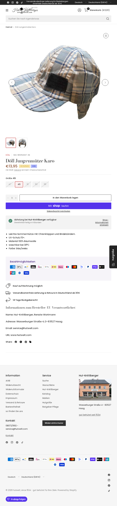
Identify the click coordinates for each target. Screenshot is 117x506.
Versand (17, 170)
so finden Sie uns (14, 411)
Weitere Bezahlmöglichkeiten (58, 211)
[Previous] (12, 82)
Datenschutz (12, 393)
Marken (46, 398)
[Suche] (107, 18)
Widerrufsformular (15, 389)
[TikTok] (21, 2)
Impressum (11, 398)
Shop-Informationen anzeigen (101, 222)
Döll (8, 155)
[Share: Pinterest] (26, 342)
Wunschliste (48, 385)
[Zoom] (105, 35)
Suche (45, 380)
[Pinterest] (17, 2)
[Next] (105, 82)
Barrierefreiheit (13, 406)
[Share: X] (21, 342)
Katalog (46, 393)
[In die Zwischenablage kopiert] (30, 342)
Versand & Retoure (15, 402)
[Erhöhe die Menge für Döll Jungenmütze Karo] (16, 198)
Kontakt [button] (10, 435)
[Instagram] (12, 2)
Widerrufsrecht (13, 385)
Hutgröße (47, 402)
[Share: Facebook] (16, 342)
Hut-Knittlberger (50, 389)
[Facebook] (8, 2)
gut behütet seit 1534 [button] (89, 414)
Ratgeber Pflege (50, 406)
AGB (8, 380)
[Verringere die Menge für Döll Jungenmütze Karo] (8, 198)
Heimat (9, 27)
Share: (9, 342)
